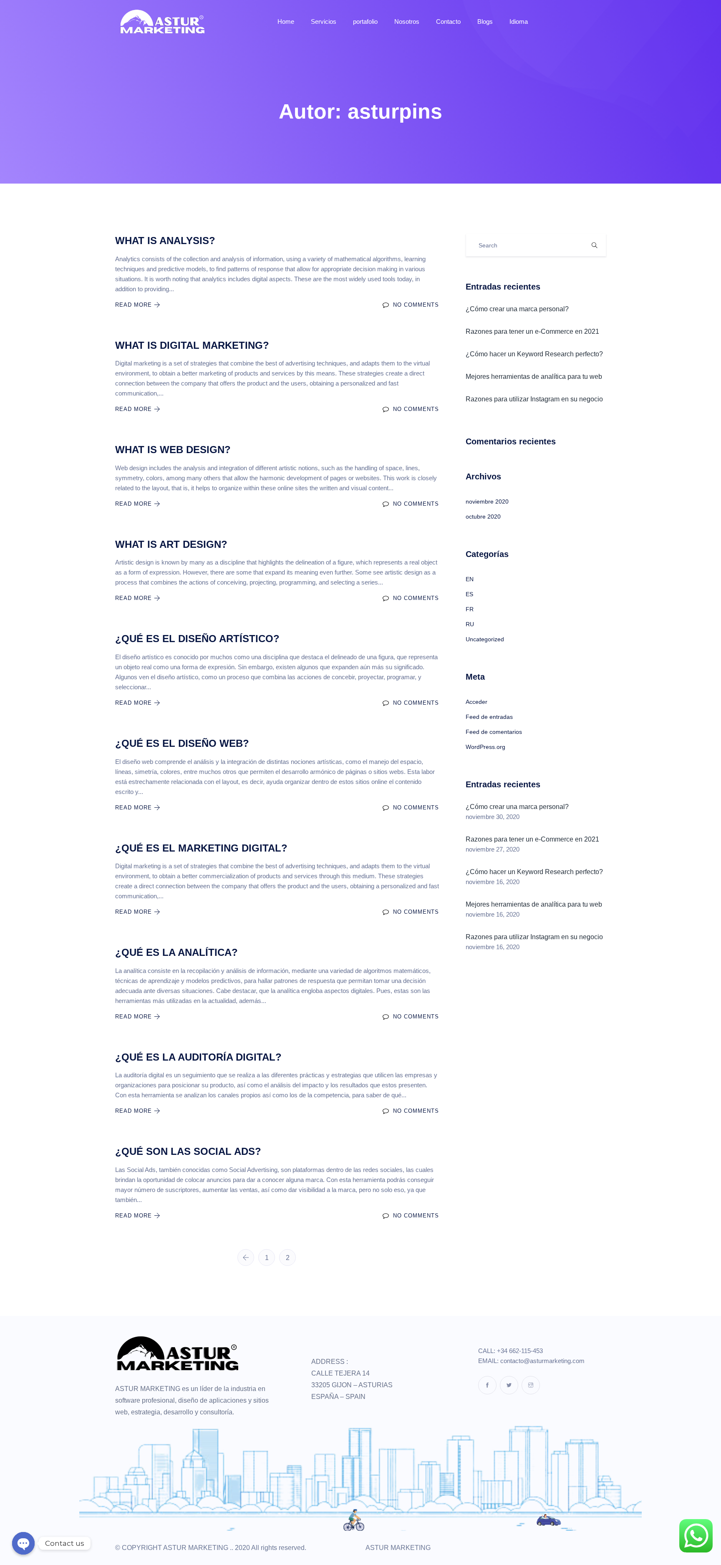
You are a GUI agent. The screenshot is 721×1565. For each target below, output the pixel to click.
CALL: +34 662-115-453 (510, 1350)
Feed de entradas (489, 716)
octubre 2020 (483, 516)
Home (285, 21)
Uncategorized (485, 639)
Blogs (485, 21)
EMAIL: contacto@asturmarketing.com (531, 1360)
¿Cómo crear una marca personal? (517, 308)
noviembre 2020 (487, 501)
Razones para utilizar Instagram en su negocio (534, 399)
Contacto (448, 21)
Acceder (476, 701)
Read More (134, 305)
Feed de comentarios (494, 731)
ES (469, 594)
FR (470, 609)
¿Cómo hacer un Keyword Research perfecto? (534, 354)
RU (470, 624)
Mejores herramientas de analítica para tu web (534, 376)
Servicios (323, 21)
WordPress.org (485, 746)
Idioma (518, 21)
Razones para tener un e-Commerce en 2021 (532, 331)
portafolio (365, 21)
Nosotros (406, 21)
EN (470, 579)
